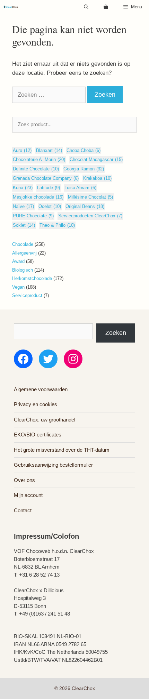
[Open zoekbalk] (86, 7)
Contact (23, 510)
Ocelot (49, 206)
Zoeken (115, 332)
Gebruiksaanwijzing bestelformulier (53, 465)
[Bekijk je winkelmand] (106, 7)
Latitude (48, 187)
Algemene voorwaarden (41, 389)
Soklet (24, 225)
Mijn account (28, 495)
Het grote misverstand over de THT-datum (61, 450)
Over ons (24, 480)
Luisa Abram (80, 187)
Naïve (23, 206)
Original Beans (84, 206)
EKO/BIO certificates (37, 434)
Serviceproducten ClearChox (90, 215)
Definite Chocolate (36, 168)
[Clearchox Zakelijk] (10, 7)
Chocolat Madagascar (96, 159)
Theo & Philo (57, 225)
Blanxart (49, 150)
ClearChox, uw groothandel (44, 420)
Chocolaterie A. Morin (39, 159)
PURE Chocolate (33, 215)
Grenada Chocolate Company (46, 178)
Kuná (23, 187)
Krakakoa (97, 178)
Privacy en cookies (35, 404)
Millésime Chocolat (90, 197)
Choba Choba (83, 150)
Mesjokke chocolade (38, 197)
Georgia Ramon (83, 168)
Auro (22, 150)
